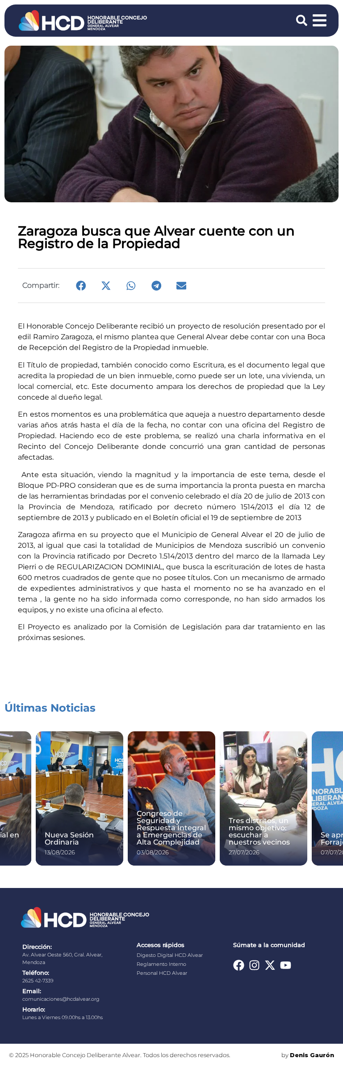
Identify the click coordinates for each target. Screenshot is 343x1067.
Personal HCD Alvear (162, 973)
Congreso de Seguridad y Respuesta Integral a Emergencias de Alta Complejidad (171, 827)
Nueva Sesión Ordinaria (69, 838)
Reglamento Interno (161, 964)
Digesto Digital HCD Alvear (170, 955)
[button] (80, 285)
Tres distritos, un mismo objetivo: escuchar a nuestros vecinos (259, 831)
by (307, 1055)
